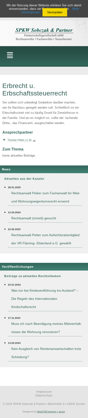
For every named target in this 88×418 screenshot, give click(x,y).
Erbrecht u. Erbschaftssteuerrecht (34, 89)
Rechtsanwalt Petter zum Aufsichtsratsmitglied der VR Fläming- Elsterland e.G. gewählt (45, 239)
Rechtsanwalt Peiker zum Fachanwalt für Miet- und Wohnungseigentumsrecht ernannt (45, 197)
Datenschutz (44, 395)
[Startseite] (44, 29)
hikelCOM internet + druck (51, 411)
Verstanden (54, 12)
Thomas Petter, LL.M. (20, 140)
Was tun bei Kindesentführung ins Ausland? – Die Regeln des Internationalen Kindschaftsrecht (44, 299)
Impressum (44, 391)
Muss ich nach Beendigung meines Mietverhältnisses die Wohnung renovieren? (46, 328)
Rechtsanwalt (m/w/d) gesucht (33, 218)
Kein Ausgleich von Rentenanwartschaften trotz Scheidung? (46, 353)
